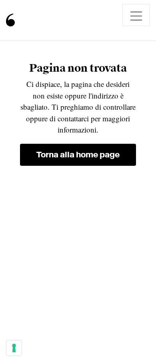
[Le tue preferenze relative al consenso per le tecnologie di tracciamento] (14, 348)
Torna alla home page (78, 154)
